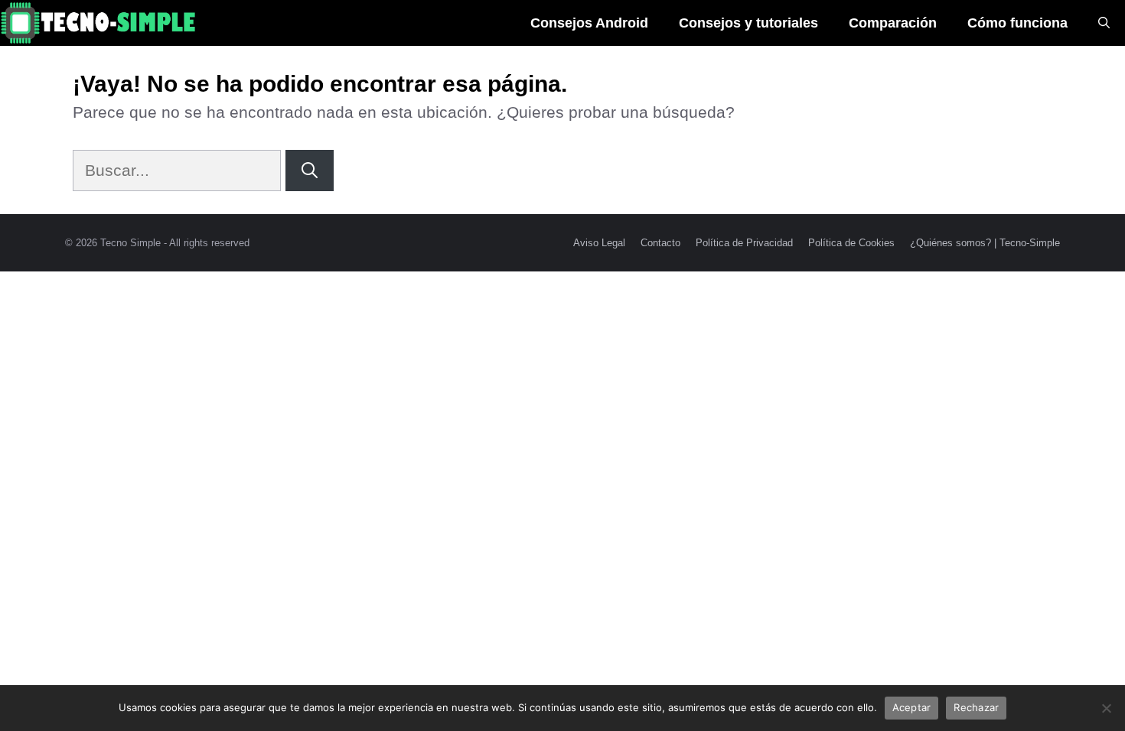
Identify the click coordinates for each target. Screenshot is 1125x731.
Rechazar (976, 707)
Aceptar (911, 707)
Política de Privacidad (744, 243)
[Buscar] (309, 170)
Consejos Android (589, 23)
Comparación (893, 23)
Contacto (660, 243)
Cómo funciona (1017, 23)
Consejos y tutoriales (748, 23)
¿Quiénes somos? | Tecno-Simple (985, 243)
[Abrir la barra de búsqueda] (1104, 23)
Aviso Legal (599, 243)
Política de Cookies (851, 243)
